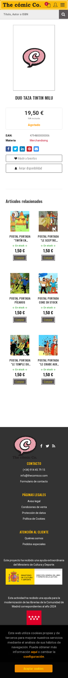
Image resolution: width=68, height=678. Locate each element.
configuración (33, 656)
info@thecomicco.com (34, 475)
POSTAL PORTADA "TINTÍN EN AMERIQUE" (19, 238)
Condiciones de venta (34, 507)
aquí (34, 652)
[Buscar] (63, 14)
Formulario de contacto (34, 481)
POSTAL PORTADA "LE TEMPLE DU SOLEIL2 (19, 362)
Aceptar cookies (34, 668)
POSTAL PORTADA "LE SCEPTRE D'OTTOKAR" (48, 238)
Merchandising (39, 140)
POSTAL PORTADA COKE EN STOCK (48, 300)
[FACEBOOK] (41, 445)
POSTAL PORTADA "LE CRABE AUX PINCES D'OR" (48, 362)
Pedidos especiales (34, 544)
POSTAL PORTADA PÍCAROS (19, 300)
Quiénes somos (34, 538)
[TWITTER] (47, 445)
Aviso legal (34, 501)
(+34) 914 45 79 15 (34, 469)
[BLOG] (53, 445)
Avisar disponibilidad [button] (30, 168)
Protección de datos (34, 512)
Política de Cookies (34, 518)
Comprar (19, 258)
